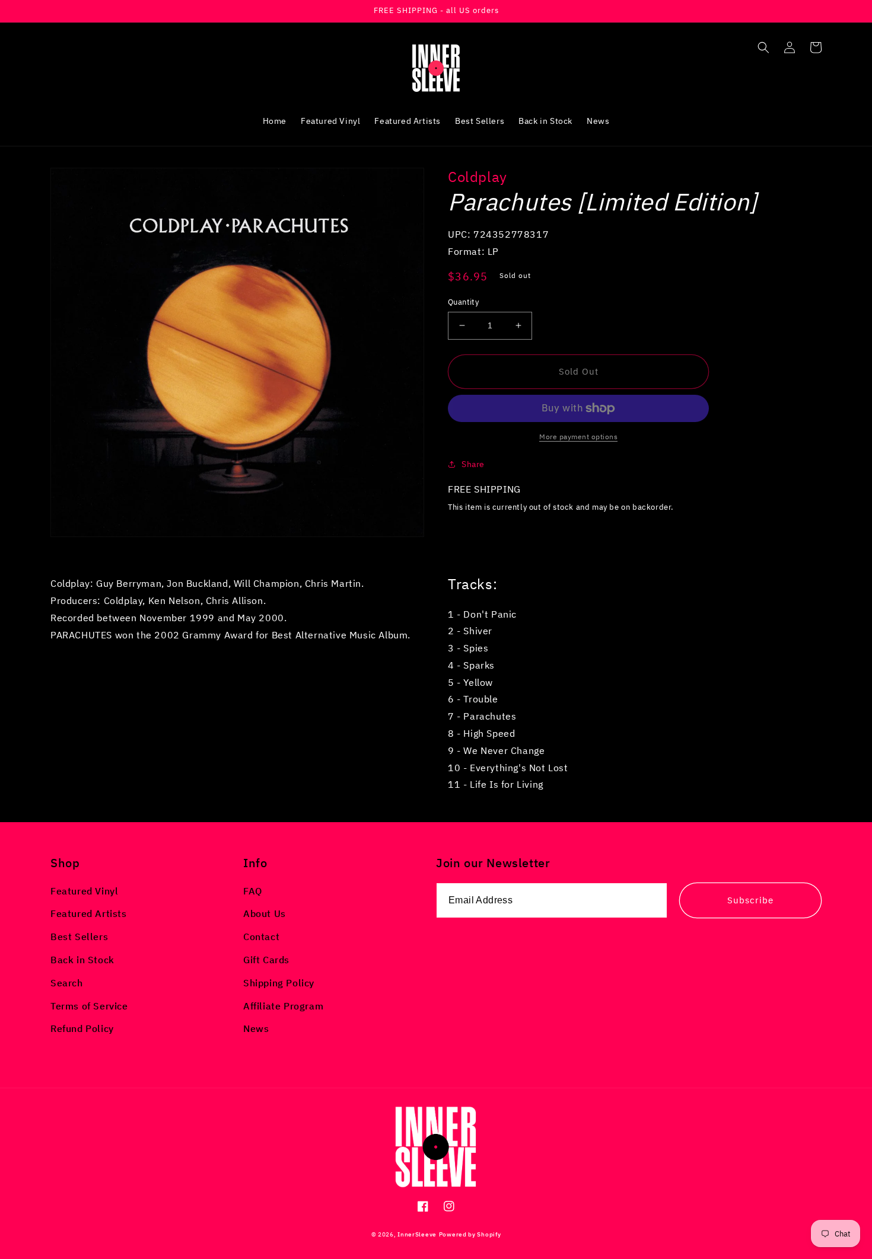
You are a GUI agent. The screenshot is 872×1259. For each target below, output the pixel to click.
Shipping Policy (278, 983)
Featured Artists (88, 913)
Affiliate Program (283, 1006)
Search (66, 983)
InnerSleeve (417, 1234)
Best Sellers (79, 936)
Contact (261, 936)
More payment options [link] (578, 436)
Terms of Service (89, 1006)
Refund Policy (82, 1028)
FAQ (252, 891)
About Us (264, 913)
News (256, 1028)
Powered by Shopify (470, 1234)
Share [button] (473, 464)
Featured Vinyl (84, 891)
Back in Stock (82, 960)
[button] (763, 47)
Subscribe (750, 900)
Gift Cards (266, 960)
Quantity (463, 302)
